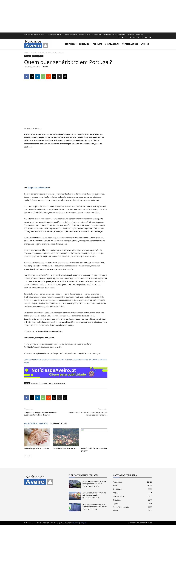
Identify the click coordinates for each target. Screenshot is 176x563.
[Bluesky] (150, 37)
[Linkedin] (37, 76)
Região (41, 56)
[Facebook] (122, 37)
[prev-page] (25, 455)
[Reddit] (134, 37)
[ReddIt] (48, 76)
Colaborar (131, 34)
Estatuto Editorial (84, 34)
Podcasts (97, 44)
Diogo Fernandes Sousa (38, 187)
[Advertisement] (88, 16)
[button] (119, 37)
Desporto (44, 383)
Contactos (139, 34)
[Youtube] (146, 37)
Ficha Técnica (96, 34)
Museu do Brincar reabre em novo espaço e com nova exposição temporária (88, 413)
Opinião (35, 56)
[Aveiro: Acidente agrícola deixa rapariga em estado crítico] (75, 484)
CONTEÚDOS (70, 44)
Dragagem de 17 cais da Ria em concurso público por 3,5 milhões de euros (40, 413)
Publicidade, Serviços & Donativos (114, 34)
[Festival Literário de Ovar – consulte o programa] (94, 437)
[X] (138, 37)
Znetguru (83, 523)
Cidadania (34, 383)
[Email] (54, 76)
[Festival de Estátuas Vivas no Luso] (66, 437)
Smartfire (75, 523)
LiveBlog (145, 44)
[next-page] (29, 455)
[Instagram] (126, 37)
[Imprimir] (59, 76)
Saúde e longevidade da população (36, 448)
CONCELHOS (84, 44)
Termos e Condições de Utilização (140, 523)
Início (26, 52)
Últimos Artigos (130, 44)
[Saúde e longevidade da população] (37, 437)
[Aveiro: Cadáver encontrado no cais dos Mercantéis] (75, 496)
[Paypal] (130, 37)
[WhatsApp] (142, 37)
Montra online (112, 44)
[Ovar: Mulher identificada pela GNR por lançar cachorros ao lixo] (75, 507)
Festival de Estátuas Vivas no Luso (65, 448)
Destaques (33, 52)
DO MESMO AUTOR (58, 423)
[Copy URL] (65, 76)
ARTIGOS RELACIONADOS (35, 423)
